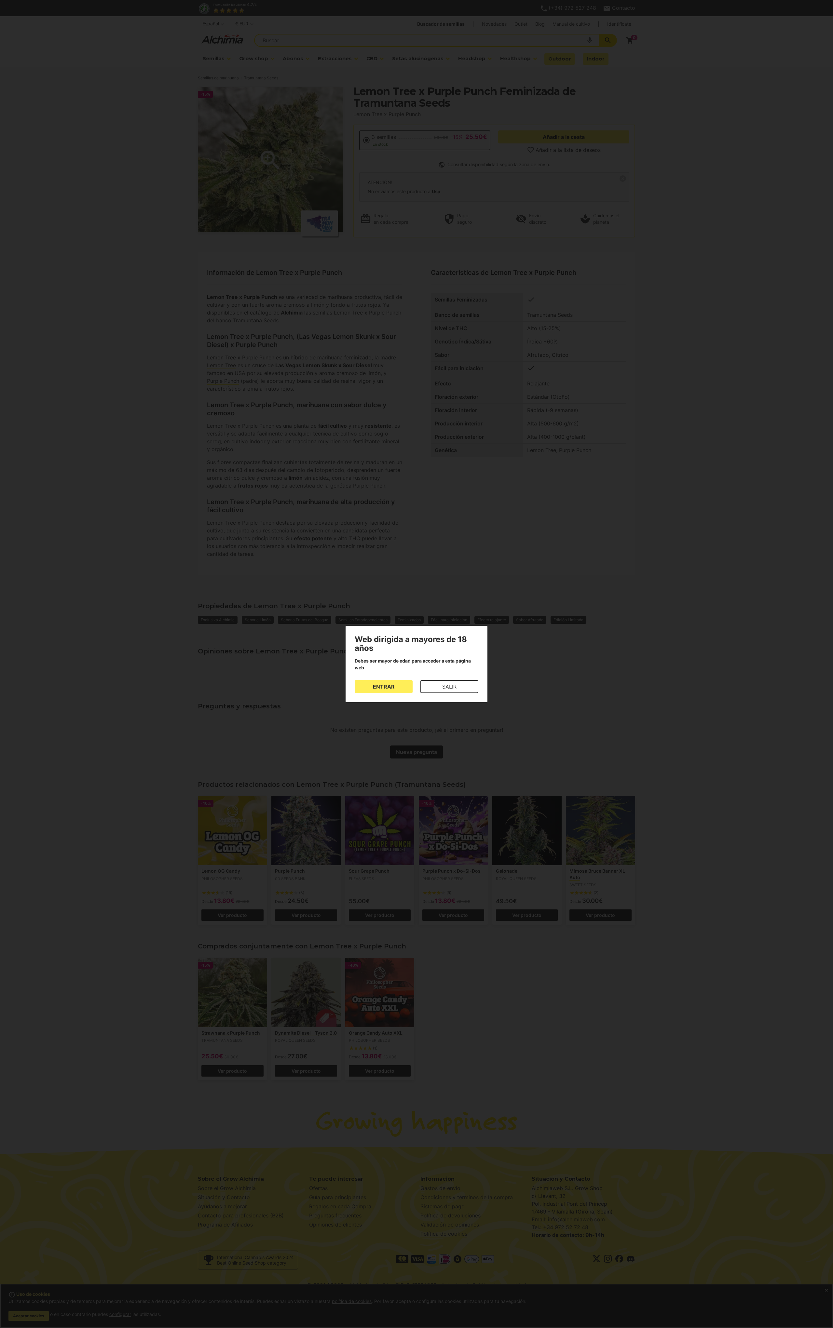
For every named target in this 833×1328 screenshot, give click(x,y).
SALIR (449, 686)
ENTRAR (384, 686)
